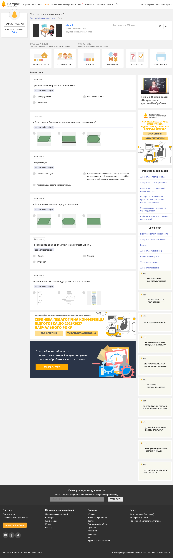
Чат (80, 4)
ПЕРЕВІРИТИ (115, 499)
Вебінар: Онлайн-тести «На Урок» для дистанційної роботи (154, 100)
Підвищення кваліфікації (62, 4)
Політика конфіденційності (159, 553)
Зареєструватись (15, 24)
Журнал (26, 4)
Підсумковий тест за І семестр (154, 234)
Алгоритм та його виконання (153, 239)
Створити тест (52, 367)
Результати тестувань (61, 46)
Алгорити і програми (149, 268)
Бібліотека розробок (97, 517)
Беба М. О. (69, 25)
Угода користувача (120, 553)
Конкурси (89, 4)
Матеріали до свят (139, 517)
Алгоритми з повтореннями (152, 177)
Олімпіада (100, 4)
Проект (143, 245)
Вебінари (49, 517)
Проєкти (92, 527)
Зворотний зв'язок (14, 525)
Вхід (158, 4)
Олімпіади (92, 534)
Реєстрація (167, 4)
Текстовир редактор (149, 262)
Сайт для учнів (147, 4)
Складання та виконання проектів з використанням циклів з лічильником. (152, 199)
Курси (48, 524)
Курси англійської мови (99, 540)
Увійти (14, 32)
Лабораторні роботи (97, 524)
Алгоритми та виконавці (151, 251)
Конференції (51, 521)
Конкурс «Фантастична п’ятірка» (146, 521)
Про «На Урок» (9, 514)
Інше (109, 4)
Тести (46, 4)
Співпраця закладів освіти (15, 517)
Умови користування (137, 553)
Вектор (48, 527)
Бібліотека (36, 4)
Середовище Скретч (149, 256)
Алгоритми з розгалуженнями (153, 182)
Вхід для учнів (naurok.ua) (142, 514)
